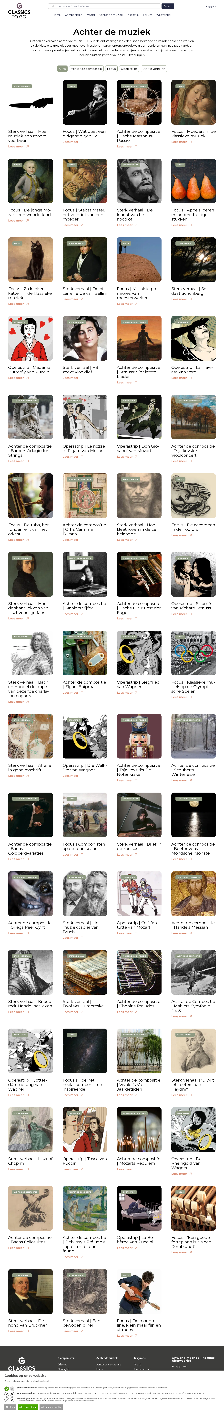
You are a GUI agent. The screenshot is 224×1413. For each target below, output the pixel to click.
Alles (62, 68)
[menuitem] (57, 15)
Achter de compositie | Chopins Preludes (138, 1003)
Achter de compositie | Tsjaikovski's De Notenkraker (138, 770)
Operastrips (129, 68)
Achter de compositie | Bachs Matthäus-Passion (138, 136)
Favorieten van (142, 1369)
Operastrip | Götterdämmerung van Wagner (27, 1085)
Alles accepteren (28, 1407)
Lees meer (16, 146)
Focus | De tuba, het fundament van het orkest (28, 529)
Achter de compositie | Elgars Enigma (84, 684)
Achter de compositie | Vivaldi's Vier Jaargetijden (138, 1085)
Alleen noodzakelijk (51, 1407)
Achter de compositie (86, 68)
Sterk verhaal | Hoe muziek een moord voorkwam (27, 136)
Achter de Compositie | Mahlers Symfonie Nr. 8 (193, 1006)
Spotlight (63, 1369)
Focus (111, 68)
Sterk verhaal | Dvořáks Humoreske (83, 1003)
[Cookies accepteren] (6, 1389)
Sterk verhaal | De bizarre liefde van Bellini (85, 291)
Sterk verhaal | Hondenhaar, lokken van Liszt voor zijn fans (28, 608)
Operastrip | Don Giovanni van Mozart (138, 448)
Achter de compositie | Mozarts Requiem (138, 1161)
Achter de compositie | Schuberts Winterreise (193, 770)
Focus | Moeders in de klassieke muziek (193, 133)
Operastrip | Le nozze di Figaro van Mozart (84, 448)
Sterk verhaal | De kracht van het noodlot (135, 215)
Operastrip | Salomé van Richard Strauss (191, 606)
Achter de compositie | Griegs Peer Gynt (30, 925)
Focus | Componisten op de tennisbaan (84, 846)
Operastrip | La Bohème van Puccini (135, 1239)
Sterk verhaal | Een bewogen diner (81, 1323)
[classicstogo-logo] (19, 10)
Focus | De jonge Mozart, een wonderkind (29, 212)
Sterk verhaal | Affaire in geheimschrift (29, 767)
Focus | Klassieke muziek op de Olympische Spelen (193, 687)
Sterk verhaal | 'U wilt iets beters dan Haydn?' (192, 1085)
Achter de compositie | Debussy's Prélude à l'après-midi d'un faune (84, 1244)
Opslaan (10, 1407)
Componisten (66, 1358)
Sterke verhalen (154, 68)
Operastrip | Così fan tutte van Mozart (137, 925)
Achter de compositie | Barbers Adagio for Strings (30, 451)
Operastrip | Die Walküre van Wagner (85, 767)
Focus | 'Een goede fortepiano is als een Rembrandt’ (191, 1242)
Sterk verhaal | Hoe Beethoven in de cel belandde (137, 529)
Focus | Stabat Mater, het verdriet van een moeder (84, 215)
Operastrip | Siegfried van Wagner (138, 684)
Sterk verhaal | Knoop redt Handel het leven (30, 1003)
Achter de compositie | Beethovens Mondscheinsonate (193, 849)
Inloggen (209, 6)
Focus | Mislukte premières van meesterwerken (138, 293)
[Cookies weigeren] (12, 1389)
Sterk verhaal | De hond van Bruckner (27, 1323)
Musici (62, 1364)
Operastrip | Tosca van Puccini (85, 1161)
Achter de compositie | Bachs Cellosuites (30, 1239)
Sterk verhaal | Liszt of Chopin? (30, 1161)
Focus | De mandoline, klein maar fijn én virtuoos (139, 1325)
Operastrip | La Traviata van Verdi (192, 369)
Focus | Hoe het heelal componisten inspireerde (82, 1085)
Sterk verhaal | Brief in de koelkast (139, 846)
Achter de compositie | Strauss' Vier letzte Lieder (138, 372)
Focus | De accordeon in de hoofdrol (193, 527)
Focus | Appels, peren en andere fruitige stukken (192, 215)
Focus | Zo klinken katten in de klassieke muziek (30, 293)
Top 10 (137, 1364)
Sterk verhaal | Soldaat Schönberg (190, 291)
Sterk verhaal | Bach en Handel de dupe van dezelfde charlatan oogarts (28, 689)
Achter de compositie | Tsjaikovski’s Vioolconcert (193, 451)
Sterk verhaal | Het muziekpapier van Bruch (81, 927)
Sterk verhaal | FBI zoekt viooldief (81, 369)
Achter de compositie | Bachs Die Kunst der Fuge (139, 608)
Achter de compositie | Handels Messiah (193, 925)
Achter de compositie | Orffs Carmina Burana (84, 529)
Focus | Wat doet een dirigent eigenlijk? (84, 133)
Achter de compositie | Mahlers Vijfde (84, 606)
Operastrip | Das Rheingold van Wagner (187, 1163)
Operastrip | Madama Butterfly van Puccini (29, 369)
